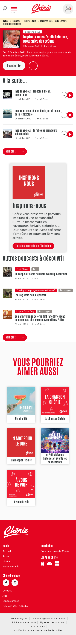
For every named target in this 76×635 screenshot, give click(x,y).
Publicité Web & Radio (15, 606)
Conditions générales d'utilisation (49, 618)
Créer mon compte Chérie (55, 551)
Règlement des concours (52, 622)
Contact (7, 590)
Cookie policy (38, 626)
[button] (15, 151)
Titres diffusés (11, 566)
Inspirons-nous (30, 21)
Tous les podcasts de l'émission (33, 246)
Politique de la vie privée (24, 622)
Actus (6, 556)
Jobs (5, 595)
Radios (5, 21)
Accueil (7, 551)
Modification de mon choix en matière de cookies (38, 630)
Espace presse (11, 601)
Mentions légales (19, 618)
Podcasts (16, 21)
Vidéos (6, 561)
